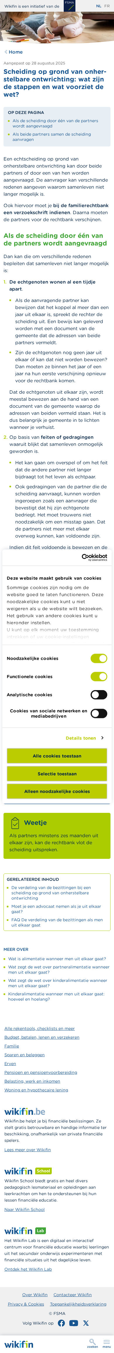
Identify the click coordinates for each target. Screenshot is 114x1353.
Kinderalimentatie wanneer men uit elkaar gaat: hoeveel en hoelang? (56, 996)
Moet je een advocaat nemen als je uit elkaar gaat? (56, 909)
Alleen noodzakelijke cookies (57, 791)
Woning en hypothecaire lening (36, 1090)
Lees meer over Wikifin (27, 1149)
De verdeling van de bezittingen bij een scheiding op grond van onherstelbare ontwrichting (51, 893)
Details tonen (81, 738)
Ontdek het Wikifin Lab (28, 1269)
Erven (10, 1063)
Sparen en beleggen (24, 1054)
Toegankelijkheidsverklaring (78, 1304)
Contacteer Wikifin (72, 1294)
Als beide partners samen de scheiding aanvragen (52, 137)
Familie (11, 1046)
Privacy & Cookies (26, 1304)
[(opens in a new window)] (69, 6)
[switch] (99, 676)
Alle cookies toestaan (57, 756)
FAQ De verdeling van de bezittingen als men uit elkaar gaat (57, 922)
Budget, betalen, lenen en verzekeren (42, 1037)
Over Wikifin (35, 1294)
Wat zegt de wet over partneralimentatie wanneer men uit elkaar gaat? (59, 969)
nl (98, 6)
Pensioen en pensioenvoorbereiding (40, 1072)
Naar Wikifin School (24, 1209)
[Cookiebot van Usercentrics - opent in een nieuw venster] (82, 557)
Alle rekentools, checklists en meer (39, 1028)
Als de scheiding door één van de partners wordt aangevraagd (55, 123)
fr (107, 6)
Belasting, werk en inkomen (32, 1081)
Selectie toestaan (57, 773)
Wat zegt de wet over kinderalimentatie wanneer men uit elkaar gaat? (57, 983)
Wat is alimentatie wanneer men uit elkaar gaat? (57, 958)
